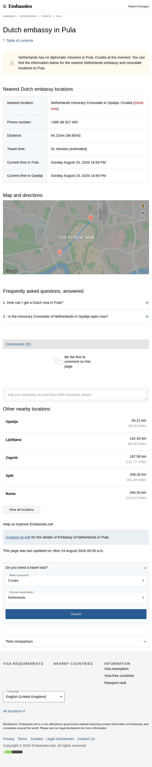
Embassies (9, 16)
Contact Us (86, 739)
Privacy (9, 739)
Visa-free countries (119, 676)
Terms (22, 739)
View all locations (21, 509)
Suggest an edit (18, 537)
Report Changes (138, 6)
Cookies (36, 739)
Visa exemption (116, 669)
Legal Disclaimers (60, 739)
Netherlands (28, 16)
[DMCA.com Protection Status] (13, 752)
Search (76, 614)
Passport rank (115, 683)
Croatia (46, 16)
